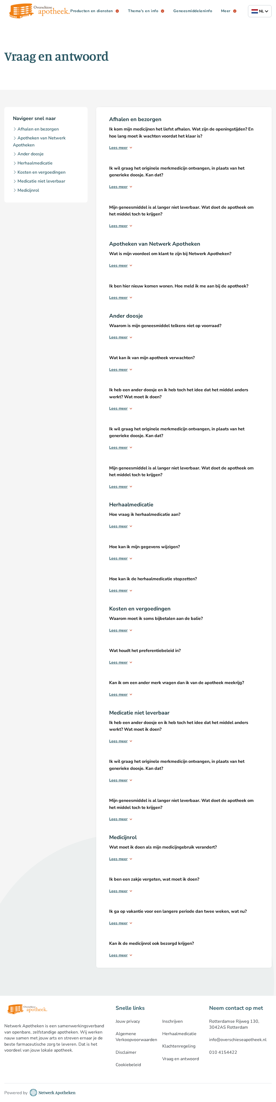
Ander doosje (31, 154)
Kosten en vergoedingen (41, 172)
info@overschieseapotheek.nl (238, 1040)
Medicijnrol (28, 190)
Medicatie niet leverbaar (41, 181)
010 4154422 (223, 1052)
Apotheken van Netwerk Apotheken (39, 141)
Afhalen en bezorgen (38, 129)
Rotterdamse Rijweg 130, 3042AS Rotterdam (234, 1024)
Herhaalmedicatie (35, 163)
